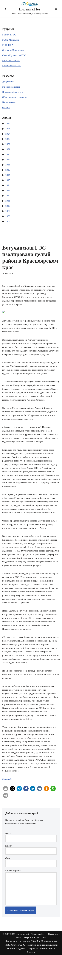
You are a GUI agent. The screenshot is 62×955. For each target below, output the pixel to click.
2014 (7, 185)
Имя (8, 833)
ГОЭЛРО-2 (7, 44)
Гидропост (33, 948)
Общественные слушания (14, 96)
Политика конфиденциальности (42, 944)
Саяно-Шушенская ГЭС (14, 55)
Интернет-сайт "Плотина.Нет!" (31, 933)
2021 (7, 149)
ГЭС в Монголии (10, 39)
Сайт (7, 858)
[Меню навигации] (56, 8)
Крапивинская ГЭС (11, 65)
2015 (7, 180)
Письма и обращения (12, 91)
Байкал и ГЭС (9, 34)
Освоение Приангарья (13, 50)
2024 (7, 133)
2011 (7, 200)
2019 (7, 159)
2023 (7, 138)
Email (8, 845)
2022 (7, 143)
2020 (7, 154)
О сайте (6, 107)
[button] (5, 788)
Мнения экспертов (11, 86)
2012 (7, 195)
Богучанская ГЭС (11, 60)
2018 (7, 164)
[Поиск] (5, 8)
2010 (7, 205)
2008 (7, 216)
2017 (7, 169)
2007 (7, 221)
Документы (8, 81)
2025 (7, 128)
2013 (7, 190)
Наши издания (9, 102)
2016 (7, 174)
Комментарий (13, 870)
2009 (7, 210)
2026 (7, 123)
